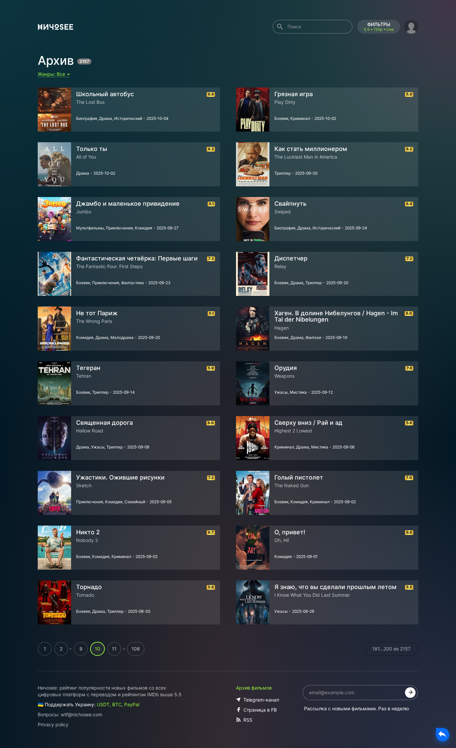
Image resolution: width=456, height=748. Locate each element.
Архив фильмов (254, 688)
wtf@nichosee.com (81, 714)
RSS (247, 720)
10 (97, 648)
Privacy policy (53, 724)
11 (114, 648)
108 (136, 648)
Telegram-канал (261, 700)
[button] (411, 26)
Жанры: (52, 74)
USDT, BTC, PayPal (118, 704)
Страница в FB (260, 710)
